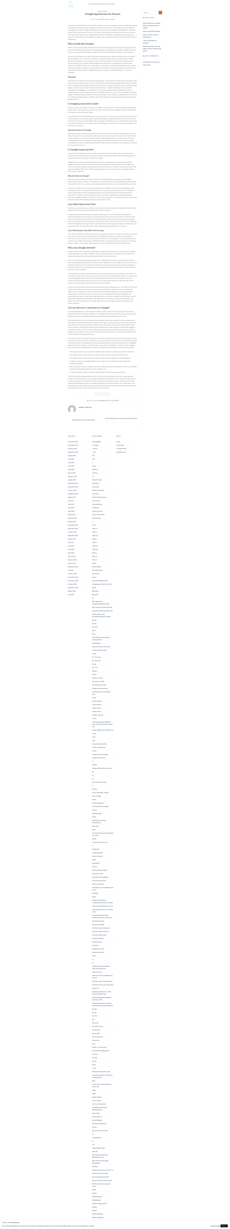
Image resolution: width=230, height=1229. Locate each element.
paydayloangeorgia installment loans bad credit (101, 999)
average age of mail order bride (101, 584)
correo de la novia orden (99, 744)
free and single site (98, 803)
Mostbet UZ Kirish (98, 952)
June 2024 (71, 462)
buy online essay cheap (99, 685)
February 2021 (72, 573)
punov (94, 1064)
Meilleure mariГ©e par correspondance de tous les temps (102, 901)
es (92, 778)
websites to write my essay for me (102, 1170)
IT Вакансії (95, 849)
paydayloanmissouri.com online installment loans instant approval (102, 1004)
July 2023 (71, 501)
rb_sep (94, 1068)
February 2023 (72, 518)
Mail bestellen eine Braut (99, 870)
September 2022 (73, 535)
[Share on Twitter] (99, 394)
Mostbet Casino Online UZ (100, 931)
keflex (94, 859)
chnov (94, 737)
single (94, 1090)
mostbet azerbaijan (98, 924)
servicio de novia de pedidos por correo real (102, 1085)
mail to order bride (98, 884)
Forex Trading (96, 796)
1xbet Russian (96, 518)
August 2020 (72, 591)
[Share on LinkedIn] (109, 394)
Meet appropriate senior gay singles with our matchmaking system (152, 48)
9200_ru (94, 532)
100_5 (94, 466)
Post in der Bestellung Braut (100, 1050)
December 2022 (73, 525)
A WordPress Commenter (151, 62)
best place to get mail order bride (102, 611)
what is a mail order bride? (100, 1173)
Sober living (95, 1113)
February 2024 (72, 476)
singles (94, 1093)
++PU (94, 452)
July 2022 (71, 542)
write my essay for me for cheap (102, 1180)
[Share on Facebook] (96, 394)
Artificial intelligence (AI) (100, 580)
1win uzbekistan (97, 504)
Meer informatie (215, 1226)
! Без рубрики (96, 441)
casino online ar (97, 708)
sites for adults (96, 1100)
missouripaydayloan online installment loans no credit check (102, 916)
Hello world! (146, 65)
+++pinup (95, 445)
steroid (94, 1127)
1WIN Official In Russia (99, 497)
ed (93, 772)
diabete (94, 764)
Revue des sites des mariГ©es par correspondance (102, 1076)
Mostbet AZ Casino (98, 921)
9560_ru (94, 553)
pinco (94, 1044)
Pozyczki (95, 1054)
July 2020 (71, 594)
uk (93, 1134)
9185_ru (94, 528)
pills (93, 1019)
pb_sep (94, 1012)
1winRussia (95, 507)
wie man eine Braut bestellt (100, 1177)
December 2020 (73, 577)
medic (94, 896)
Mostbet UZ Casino (98, 949)
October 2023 (72, 490)
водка (94, 1189)
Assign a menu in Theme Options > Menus (101, 4)
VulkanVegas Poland (98, 1148)
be (93, 598)
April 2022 (71, 553)
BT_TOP (95, 667)
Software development (99, 1123)
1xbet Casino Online (98, 514)
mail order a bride (97, 873)
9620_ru (94, 556)
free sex (94, 810)
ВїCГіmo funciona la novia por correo (101, 1185)
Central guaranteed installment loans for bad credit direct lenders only (102, 724)
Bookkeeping (96, 643)
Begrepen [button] (224, 1226)
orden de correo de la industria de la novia (102, 977)
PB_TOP (94, 1016)
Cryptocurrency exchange (100, 754)
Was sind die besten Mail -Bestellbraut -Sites (100, 1156)
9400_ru (94, 539)
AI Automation (96, 567)
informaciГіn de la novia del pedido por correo (102, 834)
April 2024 (71, 469)
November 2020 (73, 580)
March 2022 (71, 556)
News (94, 956)
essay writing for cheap (99, 782)
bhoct (94, 630)
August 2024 (72, 455)
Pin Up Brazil (96, 1030)
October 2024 (72, 448)
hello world (95, 826)
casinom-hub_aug (97, 715)
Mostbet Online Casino (99, 935)
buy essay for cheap (98, 681)
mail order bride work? (99, 880)
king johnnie (95, 863)
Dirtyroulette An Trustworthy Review (83, 420)
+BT (93, 455)
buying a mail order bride (99, 688)
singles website (97, 1097)
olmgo (82, 90)
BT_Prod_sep (96, 660)
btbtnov (94, 671)
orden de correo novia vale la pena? (102, 985)
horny (94, 829)
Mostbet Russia (97, 942)
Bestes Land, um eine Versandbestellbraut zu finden (101, 615)
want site (95, 1151)
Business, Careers (97, 678)
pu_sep (94, 1061)
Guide (94, 817)
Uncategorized (102, 11)
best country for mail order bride (102, 607)
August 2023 (72, 497)
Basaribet (95, 594)
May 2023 (71, 507)
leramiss (94, 866)
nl (92, 959)
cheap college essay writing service (103, 730)
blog (93, 634)
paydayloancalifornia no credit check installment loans (101, 993)
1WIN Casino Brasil (98, 490)
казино (94, 1193)
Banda (94, 587)
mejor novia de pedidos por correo (102, 906)
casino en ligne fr (97, 701)
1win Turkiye (96, 501)
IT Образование (97, 853)
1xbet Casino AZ (97, 511)
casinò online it (96, 711)
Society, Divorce (97, 1116)
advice (94, 563)
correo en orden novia (98, 747)
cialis (93, 740)
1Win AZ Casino (97, 480)
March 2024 (71, 473)
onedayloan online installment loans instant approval (101, 967)
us (92, 1141)
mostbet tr (95, 945)
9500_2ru (95, 546)
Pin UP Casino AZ (97, 1037)
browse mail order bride (99, 650)
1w (93, 476)
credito (94, 751)
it (92, 846)
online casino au (97, 972)
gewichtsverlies (97, 813)
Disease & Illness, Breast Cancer (102, 768)
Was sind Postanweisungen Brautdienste (100, 1162)
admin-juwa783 (110, 19)
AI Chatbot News (97, 570)
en (93, 775)
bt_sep (94, 664)
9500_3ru (95, 549)
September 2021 (73, 567)
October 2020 (72, 584)
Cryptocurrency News (99, 758)
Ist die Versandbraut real (99, 842)
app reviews (95, 573)
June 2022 (71, 546)
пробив (94, 1207)
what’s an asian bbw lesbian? (151, 31)
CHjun (94, 733)
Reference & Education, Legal (101, 1071)
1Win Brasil (95, 483)
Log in (118, 441)
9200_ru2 (95, 535)
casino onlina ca (97, 704)
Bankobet (95, 591)
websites (95, 1166)
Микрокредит (96, 1200)
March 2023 (71, 514)
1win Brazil (95, 487)
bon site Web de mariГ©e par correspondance (101, 638)
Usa (93, 1144)
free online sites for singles (100, 806)
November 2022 (73, 528)
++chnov (95, 448)
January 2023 (72, 521)
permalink (116, 400)
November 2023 (73, 487)
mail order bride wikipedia (100, 877)
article (94, 577)
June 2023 (71, 504)
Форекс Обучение (98, 1217)
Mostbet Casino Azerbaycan (101, 928)
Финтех (94, 1210)
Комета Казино (97, 1196)
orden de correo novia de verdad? (102, 981)
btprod (94, 674)
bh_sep (94, 623)
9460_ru (94, 542)
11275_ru (95, 473)
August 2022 (72, 539)
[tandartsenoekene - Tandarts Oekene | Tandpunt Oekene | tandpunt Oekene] (77, 4)
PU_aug (94, 1057)
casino (94, 697)
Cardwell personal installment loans (101, 693)
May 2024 (71, 466)
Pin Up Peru (95, 1040)
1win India (95, 494)
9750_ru (94, 560)
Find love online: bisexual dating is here (150, 36)
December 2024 (73, 441)
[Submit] (160, 12)
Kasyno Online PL (97, 856)
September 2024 (73, 452)
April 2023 (71, 511)
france (94, 799)
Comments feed (121, 448)
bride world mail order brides (101, 646)
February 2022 (72, 560)
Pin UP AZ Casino (97, 1026)
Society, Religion (97, 1120)
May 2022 (71, 549)
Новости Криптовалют (99, 1203)
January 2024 (72, 480)
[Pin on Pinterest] (105, 394)
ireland (94, 839)
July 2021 (71, 570)
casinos (94, 718)
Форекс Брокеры (97, 1214)
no (93, 962)
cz (93, 761)
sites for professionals (99, 1104)
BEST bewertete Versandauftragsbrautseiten (100, 603)
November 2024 (73, 445)
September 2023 (73, 494)
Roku (93, 1081)
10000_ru (95, 469)
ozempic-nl (95, 988)
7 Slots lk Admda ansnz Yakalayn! (150, 42)
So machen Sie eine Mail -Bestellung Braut (99, 1108)
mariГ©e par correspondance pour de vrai (102, 889)
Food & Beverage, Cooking (100, 792)
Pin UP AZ (95, 1023)
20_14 (94, 525)
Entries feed (120, 445)
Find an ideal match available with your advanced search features (151, 25)
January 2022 (72, 563)
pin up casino (96, 1033)
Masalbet (95, 893)
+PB (93, 459)
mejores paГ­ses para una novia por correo (102, 911)
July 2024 (71, 459)
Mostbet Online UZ (98, 938)
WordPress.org (121, 452)
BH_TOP (95, 627)
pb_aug (94, 1009)
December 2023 (73, 483)
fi (92, 785)
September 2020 (73, 587)
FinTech (94, 789)
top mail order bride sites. (100, 1130)
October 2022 (72, 532)
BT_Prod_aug (96, 657)
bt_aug (94, 653)
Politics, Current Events (99, 1047)
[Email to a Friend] (102, 394)
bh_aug (94, 620)
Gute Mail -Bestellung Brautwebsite (99, 821)
